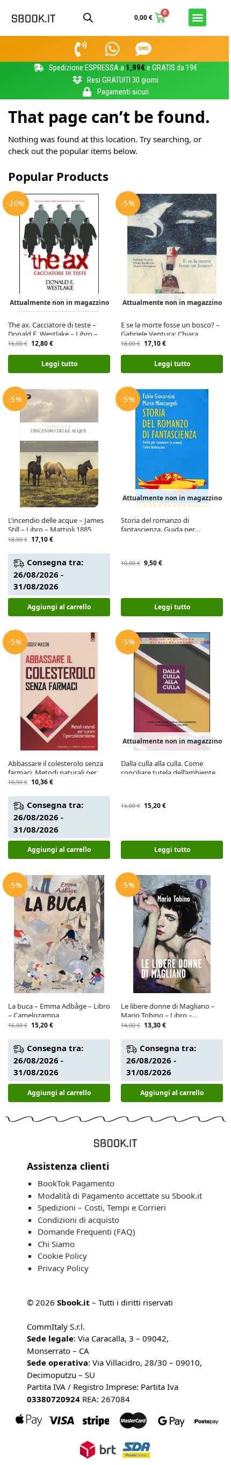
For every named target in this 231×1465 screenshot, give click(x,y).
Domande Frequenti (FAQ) (86, 1231)
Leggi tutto (59, 363)
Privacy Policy (63, 1268)
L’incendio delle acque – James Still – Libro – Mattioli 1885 (56, 525)
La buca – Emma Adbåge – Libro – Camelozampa (59, 1011)
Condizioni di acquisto (78, 1219)
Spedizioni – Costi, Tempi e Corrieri (102, 1207)
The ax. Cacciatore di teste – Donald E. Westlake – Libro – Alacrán (53, 329)
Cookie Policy (62, 1255)
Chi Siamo (56, 1243)
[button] (197, 17)
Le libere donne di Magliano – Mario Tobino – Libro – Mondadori (168, 1011)
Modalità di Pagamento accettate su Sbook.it (120, 1195)
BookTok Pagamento (76, 1183)
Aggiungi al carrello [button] (59, 606)
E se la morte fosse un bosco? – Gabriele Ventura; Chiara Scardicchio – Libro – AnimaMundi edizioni (170, 329)
